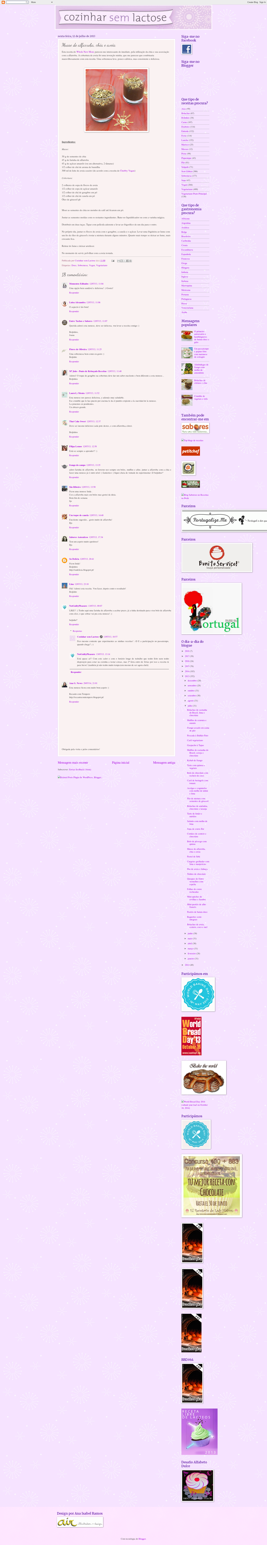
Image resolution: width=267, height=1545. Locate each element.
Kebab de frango (194, 760)
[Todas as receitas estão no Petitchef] (190, 454)
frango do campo (77, 465)
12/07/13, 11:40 (114, 371)
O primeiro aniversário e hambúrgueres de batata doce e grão (201, 337)
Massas (184, 149)
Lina (71, 584)
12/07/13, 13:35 (93, 464)
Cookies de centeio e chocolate (196, 835)
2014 (187, 671)
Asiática (185, 227)
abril (190, 943)
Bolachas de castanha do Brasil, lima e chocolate (197, 712)
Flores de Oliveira (78, 349)
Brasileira (186, 236)
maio (190, 938)
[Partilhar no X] (124, 260)
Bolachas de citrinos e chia (200, 382)
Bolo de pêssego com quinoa (197, 843)
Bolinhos (185, 117)
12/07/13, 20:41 (87, 558)
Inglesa (184, 276)
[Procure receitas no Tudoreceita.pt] (192, 440)
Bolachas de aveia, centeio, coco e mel (197, 926)
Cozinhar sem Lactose (88, 636)
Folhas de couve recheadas (194, 890)
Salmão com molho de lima (197, 822)
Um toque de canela (79, 515)
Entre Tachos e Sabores (80, 321)
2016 (187, 661)
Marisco (185, 144)
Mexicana (185, 289)
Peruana (185, 294)
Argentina (186, 222)
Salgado (185, 166)
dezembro (192, 680)
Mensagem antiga (164, 762)
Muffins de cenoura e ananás (196, 721)
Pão (183, 162)
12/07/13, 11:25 (95, 349)
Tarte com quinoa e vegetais (196, 766)
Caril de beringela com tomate (197, 782)
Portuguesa (186, 298)
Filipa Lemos (75, 446)
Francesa (185, 258)
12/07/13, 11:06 (93, 302)
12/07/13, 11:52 (92, 393)
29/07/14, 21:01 (90, 683)
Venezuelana (187, 307)
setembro (192, 695)
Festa (183, 135)
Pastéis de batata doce (197, 911)
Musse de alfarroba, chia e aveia (196, 850)
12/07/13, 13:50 (88, 486)
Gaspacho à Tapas (195, 745)
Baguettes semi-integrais (194, 918)
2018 (187, 650)
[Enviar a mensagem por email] (118, 260)
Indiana (184, 272)
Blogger (142, 1538)
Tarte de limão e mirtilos (194, 815)
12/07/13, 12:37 (94, 421)
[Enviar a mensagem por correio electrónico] (112, 260)
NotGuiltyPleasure (78, 605)
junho (190, 933)
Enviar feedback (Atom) (80, 769)
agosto (191, 700)
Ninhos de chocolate (196, 873)
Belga (184, 231)
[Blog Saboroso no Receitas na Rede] (195, 498)
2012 (187, 964)
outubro (191, 690)
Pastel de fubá (193, 856)
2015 (187, 666)
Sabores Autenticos (78, 537)
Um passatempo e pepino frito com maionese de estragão (201, 352)
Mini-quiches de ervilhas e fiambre (196, 898)
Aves (183, 108)
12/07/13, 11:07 (100, 320)
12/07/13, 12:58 (90, 446)
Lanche (184, 140)
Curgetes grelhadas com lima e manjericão (198, 863)
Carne (184, 122)
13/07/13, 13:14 (103, 654)
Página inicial (120, 762)
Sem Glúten (186, 171)
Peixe (183, 153)
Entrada (185, 131)
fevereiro (192, 953)
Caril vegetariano (195, 740)
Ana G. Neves (76, 683)
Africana (185, 218)
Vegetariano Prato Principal (194, 193)
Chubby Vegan (127, 170)
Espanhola (186, 254)
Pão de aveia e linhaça (197, 868)
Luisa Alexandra (77, 302)
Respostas (77, 630)
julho (190, 705)
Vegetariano (101, 265)
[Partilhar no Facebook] (127, 260)
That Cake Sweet (77, 421)
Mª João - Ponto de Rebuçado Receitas (88, 371)
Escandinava (187, 249)
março (191, 948)
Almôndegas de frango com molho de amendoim (201, 368)
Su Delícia (74, 558)
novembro (192, 685)
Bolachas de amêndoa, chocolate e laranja (197, 807)
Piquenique (186, 157)
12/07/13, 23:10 (82, 583)
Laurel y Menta (77, 393)
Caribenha (186, 240)
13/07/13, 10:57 (110, 636)
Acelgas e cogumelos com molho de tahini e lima (197, 790)
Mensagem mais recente (73, 762)
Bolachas (185, 113)
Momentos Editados (79, 283)
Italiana (184, 280)
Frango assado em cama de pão (198, 729)
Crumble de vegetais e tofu (201, 397)
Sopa (183, 180)
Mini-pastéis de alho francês (196, 906)
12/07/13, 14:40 (96, 515)
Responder (74, 292)
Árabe (184, 312)
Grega (184, 263)
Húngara (185, 267)
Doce (74, 265)
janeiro (191, 958)
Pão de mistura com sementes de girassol (197, 800)
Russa (184, 303)
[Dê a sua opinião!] (121, 260)
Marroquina (186, 285)
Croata (184, 245)
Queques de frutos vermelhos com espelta (195, 881)
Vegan (92, 265)
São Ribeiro (75, 487)
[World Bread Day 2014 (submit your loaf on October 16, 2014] (195, 1107)
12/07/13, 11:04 (96, 283)
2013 (187, 676)
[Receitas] (190, 486)
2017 (187, 656)
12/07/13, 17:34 (96, 537)
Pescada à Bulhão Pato (197, 735)
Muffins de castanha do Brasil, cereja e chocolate (197, 752)
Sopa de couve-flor (195, 828)
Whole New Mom (85, 51)
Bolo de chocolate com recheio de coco (197, 774)
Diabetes (185, 126)
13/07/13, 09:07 (95, 605)
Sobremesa (83, 265)
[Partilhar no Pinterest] (130, 260)
